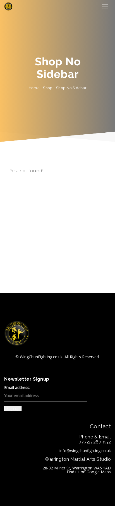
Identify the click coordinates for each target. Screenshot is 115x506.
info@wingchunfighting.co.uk (85, 450)
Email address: (17, 388)
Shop (47, 88)
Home (33, 88)
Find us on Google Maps (89, 471)
